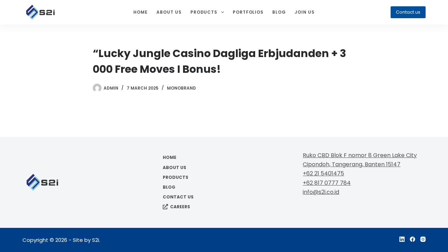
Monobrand (181, 88)
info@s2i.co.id (321, 192)
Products (204, 12)
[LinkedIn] (402, 239)
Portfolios (248, 12)
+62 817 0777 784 (327, 183)
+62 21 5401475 (323, 173)
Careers (180, 207)
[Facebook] (412, 239)
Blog (279, 12)
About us (169, 12)
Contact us (408, 12)
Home (140, 12)
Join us (305, 12)
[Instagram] (423, 239)
